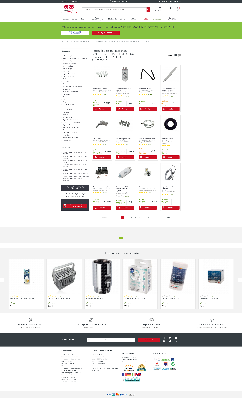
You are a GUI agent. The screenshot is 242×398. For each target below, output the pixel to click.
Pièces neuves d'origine (68, 375)
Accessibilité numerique (68, 381)
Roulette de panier (68, 117)
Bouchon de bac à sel (69, 63)
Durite (65, 79)
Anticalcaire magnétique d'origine (58, 298)
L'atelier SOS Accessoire (99, 359)
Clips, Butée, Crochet (69, 73)
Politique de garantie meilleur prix (71, 372)
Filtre (64, 84)
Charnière (66, 71)
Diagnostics (157, 19)
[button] (2, 280)
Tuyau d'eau (66, 135)
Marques (70, 41)
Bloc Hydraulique (68, 61)
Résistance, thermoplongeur (71, 122)
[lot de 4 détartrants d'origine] (178, 276)
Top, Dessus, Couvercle (70, 132)
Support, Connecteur (69, 125)
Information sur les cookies (69, 377)
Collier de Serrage (68, 76)
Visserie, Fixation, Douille (70, 137)
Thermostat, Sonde (69, 130)
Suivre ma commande (67, 354)
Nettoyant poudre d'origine (132, 298)
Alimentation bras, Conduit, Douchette (75, 58)
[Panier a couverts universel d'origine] (26, 276)
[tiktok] (170, 342)
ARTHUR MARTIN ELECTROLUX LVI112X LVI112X (75, 153)
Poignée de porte (68, 102)
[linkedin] (176, 342)
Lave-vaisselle (99, 41)
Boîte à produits (68, 66)
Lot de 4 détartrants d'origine (171, 298)
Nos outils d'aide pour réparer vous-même (105, 368)
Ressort (65, 114)
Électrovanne (67, 140)
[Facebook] (164, 339)
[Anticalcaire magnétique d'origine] (64, 276)
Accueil (63, 41)
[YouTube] (176, 339)
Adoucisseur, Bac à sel (69, 56)
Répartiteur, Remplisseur (70, 119)
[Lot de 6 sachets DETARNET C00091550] (102, 276)
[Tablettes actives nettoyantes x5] (216, 276)
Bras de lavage (67, 68)
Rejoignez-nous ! (97, 370)
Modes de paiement (67, 366)
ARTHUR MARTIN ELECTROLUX (83, 41)
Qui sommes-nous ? (98, 356)
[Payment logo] (121, 395)
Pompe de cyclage (68, 104)
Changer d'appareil (105, 33)
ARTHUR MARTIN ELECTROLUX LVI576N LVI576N (75, 157)
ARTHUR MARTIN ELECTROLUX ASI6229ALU (72, 179)
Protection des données (68, 370)
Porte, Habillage (68, 109)
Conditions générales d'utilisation (71, 368)
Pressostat (66, 112)
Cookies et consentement (69, 379)
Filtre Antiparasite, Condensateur (73, 86)
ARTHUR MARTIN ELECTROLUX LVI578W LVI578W (75, 170)
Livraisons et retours (67, 363)
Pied (64, 99)
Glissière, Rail (67, 89)
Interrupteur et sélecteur (70, 91)
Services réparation (172, 19)
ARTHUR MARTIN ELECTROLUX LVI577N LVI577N (75, 161)
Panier (65, 96)
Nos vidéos (145, 19)
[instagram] (164, 342)
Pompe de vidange (68, 107)
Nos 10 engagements (98, 361)
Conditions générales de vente (70, 359)
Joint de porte (67, 94)
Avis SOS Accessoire (98, 363)
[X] (170, 339)
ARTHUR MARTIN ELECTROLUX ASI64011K (76, 173)
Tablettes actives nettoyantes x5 (209, 298)
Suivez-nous (68, 340)
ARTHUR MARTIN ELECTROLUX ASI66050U (76, 176)
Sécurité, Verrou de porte (71, 127)
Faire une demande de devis (70, 356)
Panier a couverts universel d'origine (21, 298)
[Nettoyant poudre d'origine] (140, 276)
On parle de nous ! (97, 366)
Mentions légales (66, 361)
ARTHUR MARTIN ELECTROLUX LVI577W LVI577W (75, 165)
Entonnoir (66, 81)
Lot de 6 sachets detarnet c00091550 (97, 298)
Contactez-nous (97, 354)
